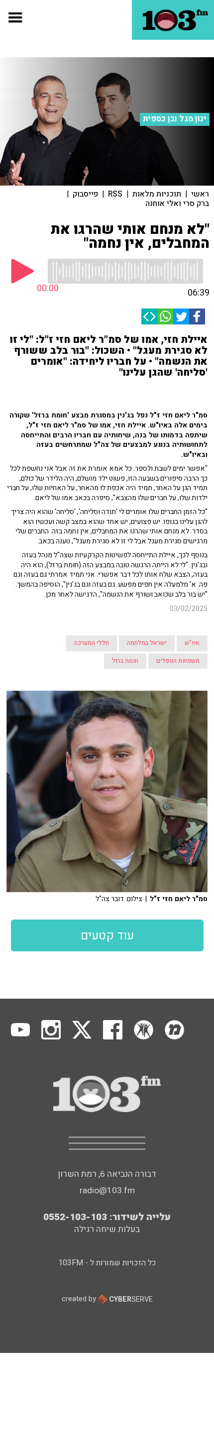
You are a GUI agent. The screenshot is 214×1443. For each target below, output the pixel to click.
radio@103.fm (107, 1190)
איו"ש (192, 642)
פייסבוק (85, 194)
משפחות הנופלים (178, 660)
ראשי (200, 194)
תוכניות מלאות (156, 194)
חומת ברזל (125, 660)
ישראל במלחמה (147, 642)
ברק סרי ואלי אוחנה (177, 203)
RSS (115, 194)
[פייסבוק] (197, 316)
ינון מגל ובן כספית (175, 119)
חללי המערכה (91, 642)
